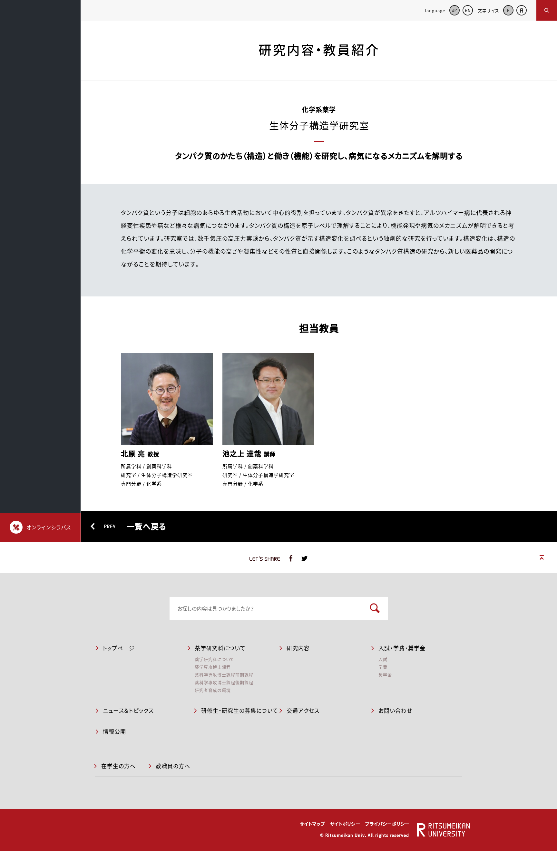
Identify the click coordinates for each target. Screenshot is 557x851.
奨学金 (385, 675)
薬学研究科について (214, 659)
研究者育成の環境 (213, 690)
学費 (382, 667)
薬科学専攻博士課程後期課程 (224, 682)
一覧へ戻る (135, 526)
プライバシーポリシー (387, 823)
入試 (382, 659)
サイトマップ (312, 823)
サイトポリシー (345, 823)
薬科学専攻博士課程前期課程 (224, 675)
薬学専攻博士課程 (213, 667)
